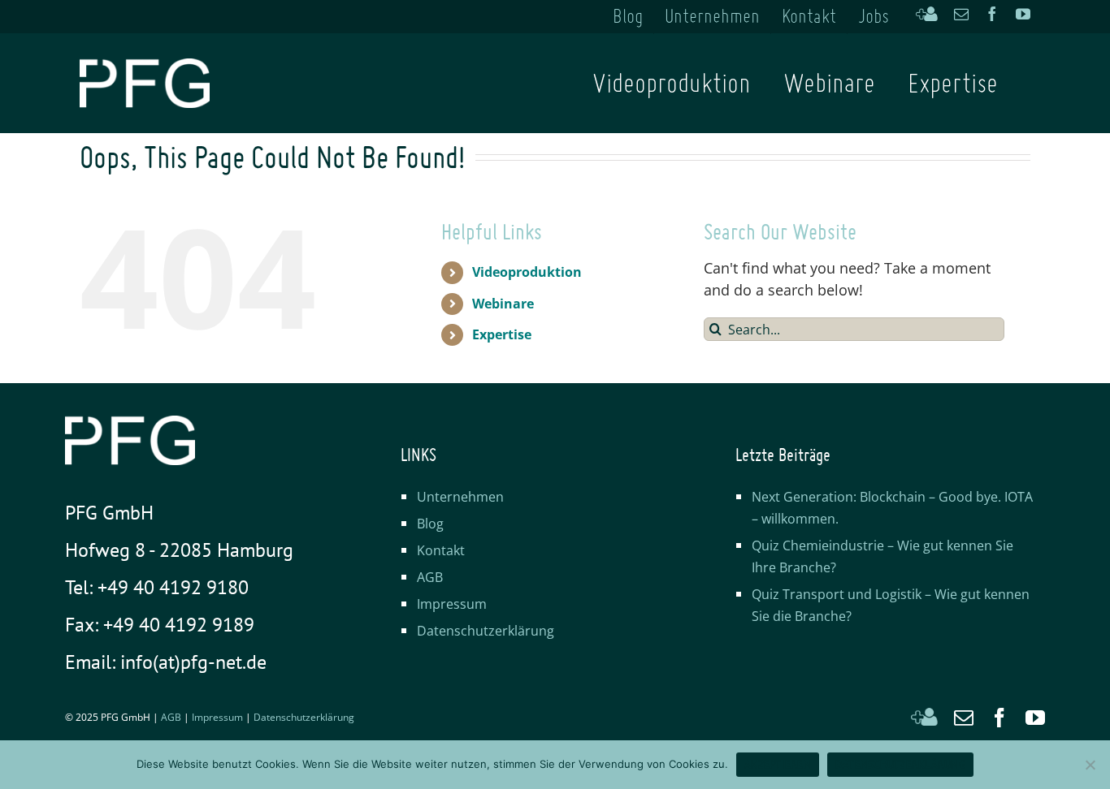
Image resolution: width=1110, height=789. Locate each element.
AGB (430, 577)
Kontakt (441, 550)
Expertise (501, 334)
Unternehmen (460, 497)
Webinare (503, 304)
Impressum (452, 604)
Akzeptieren (777, 764)
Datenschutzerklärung (485, 631)
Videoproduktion (527, 272)
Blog (430, 523)
